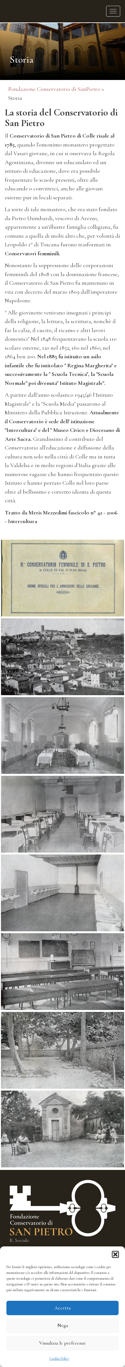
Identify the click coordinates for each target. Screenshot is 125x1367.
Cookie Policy (59, 1358)
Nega (62, 1325)
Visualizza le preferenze (62, 1343)
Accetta (62, 1308)
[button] (115, 1254)
